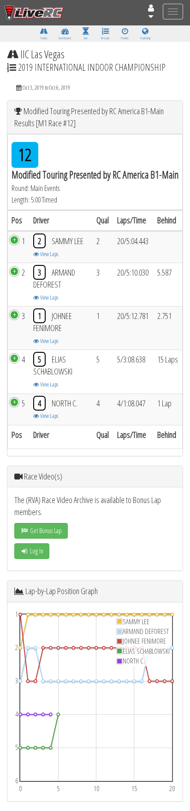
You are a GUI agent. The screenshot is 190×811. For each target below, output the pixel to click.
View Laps (48, 254)
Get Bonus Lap (45, 530)
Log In (36, 551)
